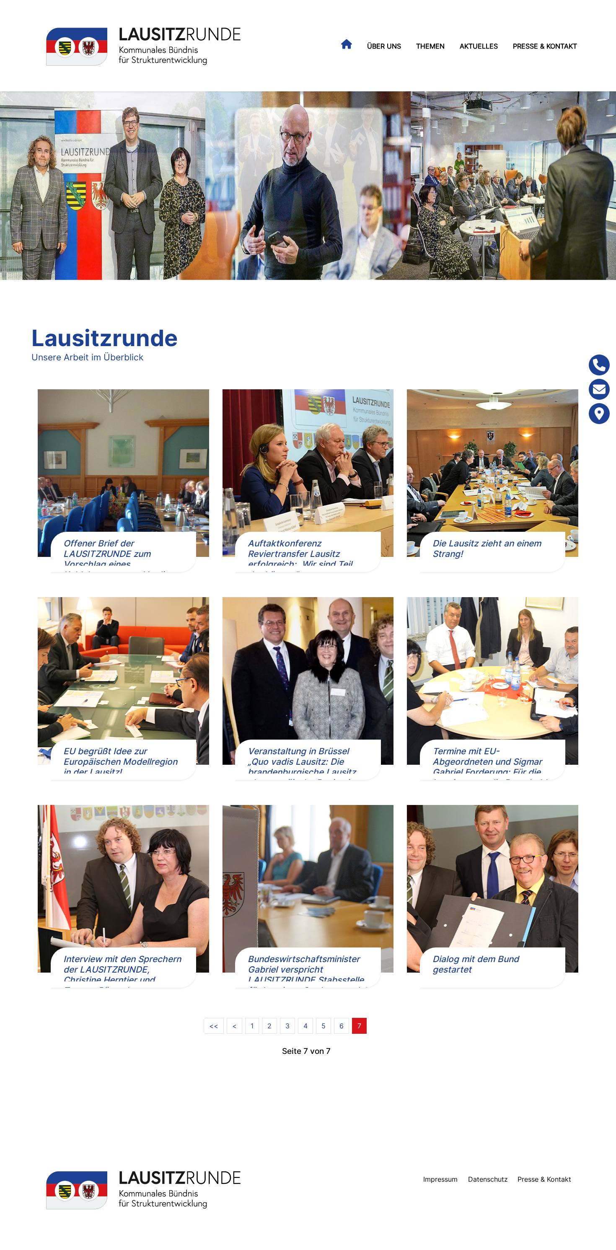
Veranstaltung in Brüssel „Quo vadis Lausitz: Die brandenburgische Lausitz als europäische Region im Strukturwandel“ (302, 772)
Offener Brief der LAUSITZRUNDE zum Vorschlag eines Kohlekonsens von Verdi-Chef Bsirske (115, 564)
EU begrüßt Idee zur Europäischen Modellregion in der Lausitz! (120, 761)
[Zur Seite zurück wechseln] (234, 1026)
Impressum (440, 1179)
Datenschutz (488, 1179)
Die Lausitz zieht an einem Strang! (486, 548)
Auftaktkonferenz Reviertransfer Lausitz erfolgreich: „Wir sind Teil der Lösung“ (300, 559)
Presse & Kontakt (545, 46)
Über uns (384, 46)
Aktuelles (479, 46)
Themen (430, 46)
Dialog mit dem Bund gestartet (475, 964)
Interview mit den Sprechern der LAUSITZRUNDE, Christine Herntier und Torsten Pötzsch (122, 975)
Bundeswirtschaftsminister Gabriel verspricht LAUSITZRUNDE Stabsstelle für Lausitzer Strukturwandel (307, 975)
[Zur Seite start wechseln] (214, 1026)
